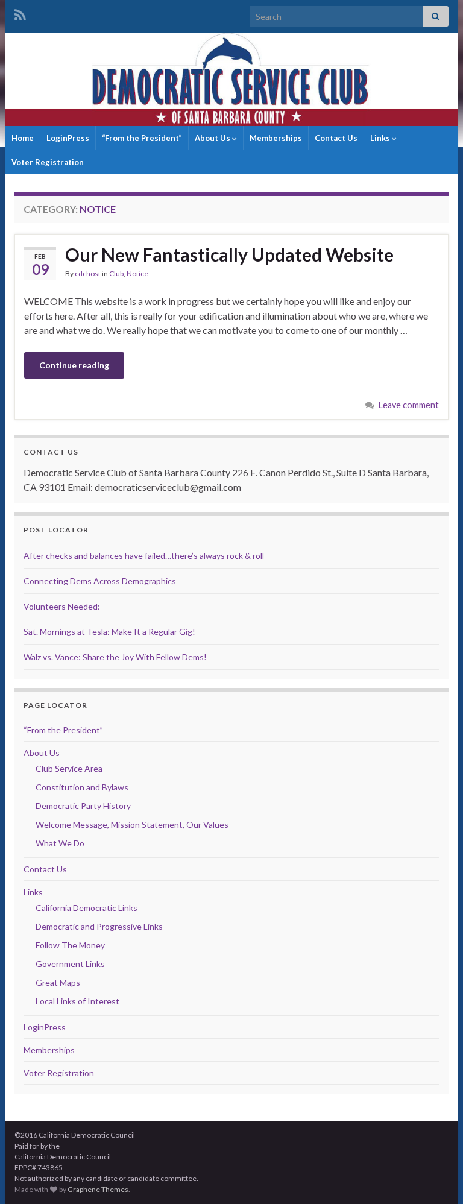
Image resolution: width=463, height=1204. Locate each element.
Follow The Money (70, 945)
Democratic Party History (83, 806)
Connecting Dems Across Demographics (100, 581)
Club (116, 273)
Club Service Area (69, 768)
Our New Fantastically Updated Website (229, 254)
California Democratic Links (86, 908)
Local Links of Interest (77, 1001)
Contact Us (336, 138)
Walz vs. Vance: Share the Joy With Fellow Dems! (115, 657)
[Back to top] (436, 1177)
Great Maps (58, 982)
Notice (137, 273)
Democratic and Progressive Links (99, 926)
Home (22, 138)
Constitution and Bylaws (82, 787)
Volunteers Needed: (62, 606)
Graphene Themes (98, 1189)
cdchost (88, 273)
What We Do (60, 843)
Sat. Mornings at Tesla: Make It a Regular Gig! (109, 631)
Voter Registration (47, 162)
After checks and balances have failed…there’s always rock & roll (144, 555)
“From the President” (142, 138)
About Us (213, 138)
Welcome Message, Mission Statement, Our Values (132, 824)
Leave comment (409, 405)
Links (381, 138)
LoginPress (67, 138)
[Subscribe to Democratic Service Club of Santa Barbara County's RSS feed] (20, 13)
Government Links (70, 964)
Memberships (276, 138)
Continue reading (74, 365)
